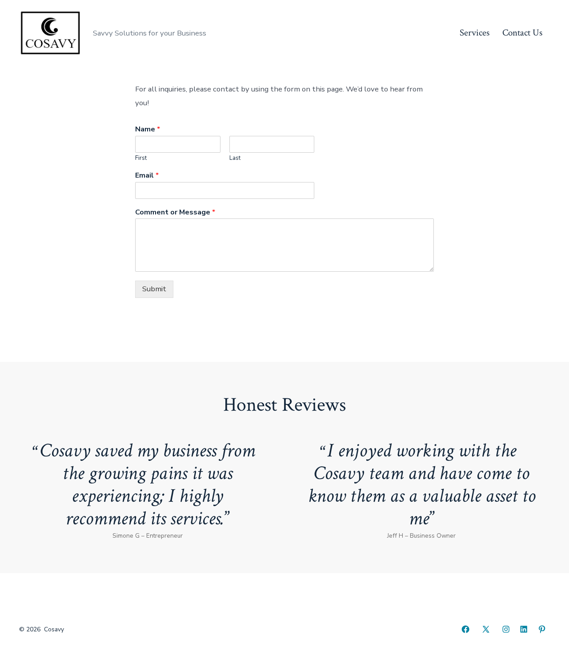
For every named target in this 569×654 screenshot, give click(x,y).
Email (147, 175)
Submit (154, 289)
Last (234, 158)
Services (474, 33)
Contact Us (522, 33)
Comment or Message (175, 212)
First (141, 158)
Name (147, 129)
